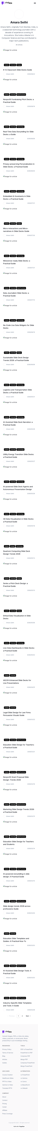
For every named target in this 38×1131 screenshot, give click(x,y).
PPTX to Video (6, 1081)
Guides (4, 1063)
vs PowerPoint (25, 1075)
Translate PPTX (7, 1088)
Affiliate (4, 1110)
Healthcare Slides (7, 1078)
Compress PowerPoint (28, 1063)
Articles (4, 1059)
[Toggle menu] (34, 3)
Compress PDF (25, 1056)
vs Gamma (24, 1078)
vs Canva (24, 1081)
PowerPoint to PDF (26, 1053)
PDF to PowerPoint (26, 1049)
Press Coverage (7, 1113)
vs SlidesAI (24, 1088)
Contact (4, 1100)
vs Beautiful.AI (25, 1085)
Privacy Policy (6, 1049)
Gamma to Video (7, 1085)
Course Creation (7, 1075)
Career (4, 1107)
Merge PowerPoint (26, 1066)
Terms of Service (7, 1053)
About (4, 1097)
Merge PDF (24, 1059)
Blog (3, 1056)
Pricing (4, 1103)
